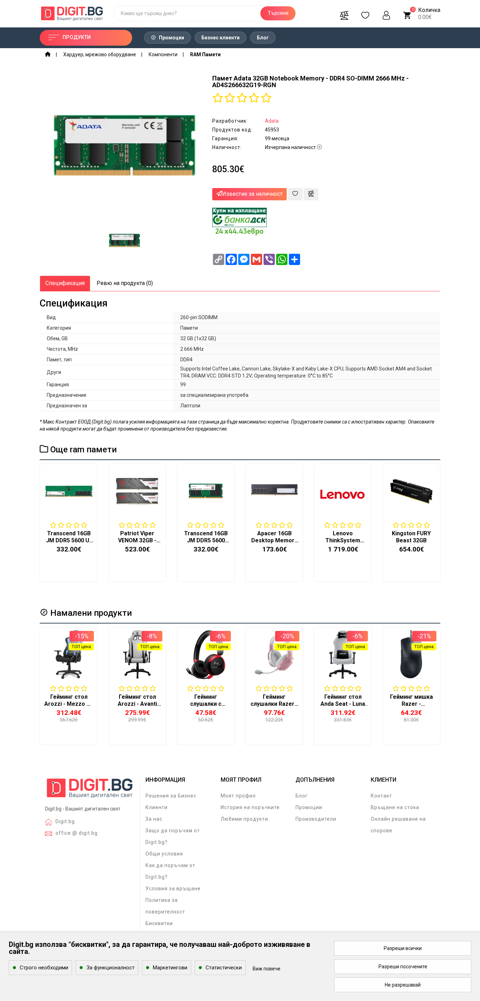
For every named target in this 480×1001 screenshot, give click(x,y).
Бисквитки (159, 923)
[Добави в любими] (295, 194)
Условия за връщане (173, 888)
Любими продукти (244, 819)
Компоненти (163, 54)
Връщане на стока (395, 807)
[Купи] (52, 703)
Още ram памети (82, 449)
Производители (316, 819)
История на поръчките (250, 807)
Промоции (171, 37)
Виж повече (266, 968)
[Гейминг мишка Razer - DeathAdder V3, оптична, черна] (411, 654)
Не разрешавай (403, 985)
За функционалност (110, 967)
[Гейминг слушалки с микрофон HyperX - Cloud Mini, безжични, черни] (205, 654)
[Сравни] (344, 13)
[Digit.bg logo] (90, 791)
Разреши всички (403, 948)
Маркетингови (170, 967)
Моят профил (238, 796)
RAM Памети (205, 54)
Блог (263, 37)
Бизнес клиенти (220, 37)
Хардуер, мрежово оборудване (99, 54)
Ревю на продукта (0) (125, 283)
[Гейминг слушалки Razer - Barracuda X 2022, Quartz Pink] (274, 654)
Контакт (381, 796)
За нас (153, 819)
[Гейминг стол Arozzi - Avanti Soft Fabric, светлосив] (137, 654)
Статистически (224, 967)
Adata (272, 121)
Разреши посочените (402, 966)
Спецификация (65, 283)
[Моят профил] (386, 13)
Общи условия (164, 854)
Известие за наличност (252, 193)
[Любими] (365, 13)
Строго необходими (44, 967)
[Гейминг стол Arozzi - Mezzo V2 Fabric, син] (68, 654)
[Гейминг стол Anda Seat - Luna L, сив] (342, 654)
